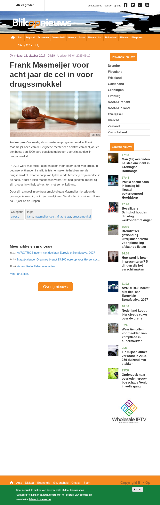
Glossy (72, 37)
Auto (20, 37)
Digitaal (30, 37)
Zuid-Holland (117, 132)
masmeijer (41, 216)
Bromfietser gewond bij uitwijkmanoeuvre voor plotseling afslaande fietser (135, 238)
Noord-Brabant (119, 102)
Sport (82, 37)
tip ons (117, 5)
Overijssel (115, 114)
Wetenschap (95, 37)
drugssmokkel (82, 216)
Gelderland (116, 84)
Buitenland (111, 37)
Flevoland (115, 71)
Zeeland (114, 126)
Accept (137, 489)
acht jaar (65, 216)
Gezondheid (58, 37)
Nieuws (124, 37)
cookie (108, 5)
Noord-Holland (119, 108)
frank (30, 216)
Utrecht (113, 120)
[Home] (42, 23)
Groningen (116, 90)
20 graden (27, 5)
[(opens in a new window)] (126, 5)
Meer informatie (40, 499)
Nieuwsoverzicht (13, 38)
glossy (15, 216)
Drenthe (114, 65)
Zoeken (37, 45)
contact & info (95, 5)
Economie (43, 37)
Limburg (114, 96)
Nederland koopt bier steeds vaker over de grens (134, 314)
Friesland (115, 77)
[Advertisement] (81, 265)
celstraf (54, 216)
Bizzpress (137, 37)
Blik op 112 (24, 45)
